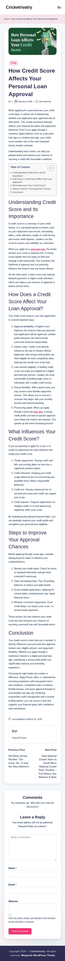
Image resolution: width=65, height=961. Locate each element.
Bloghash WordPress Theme (38, 955)
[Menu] (59, 7)
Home (6, 19)
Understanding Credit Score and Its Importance (29, 174)
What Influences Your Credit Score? (29, 185)
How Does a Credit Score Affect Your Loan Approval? (32, 180)
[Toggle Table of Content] (49, 168)
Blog (13, 63)
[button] (19, 738)
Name (12, 868)
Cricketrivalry (19, 7)
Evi (14, 731)
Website (13, 901)
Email (12, 884)
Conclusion (17, 192)
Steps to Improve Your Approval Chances (31, 189)
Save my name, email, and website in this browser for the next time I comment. (31, 920)
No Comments (45, 101)
